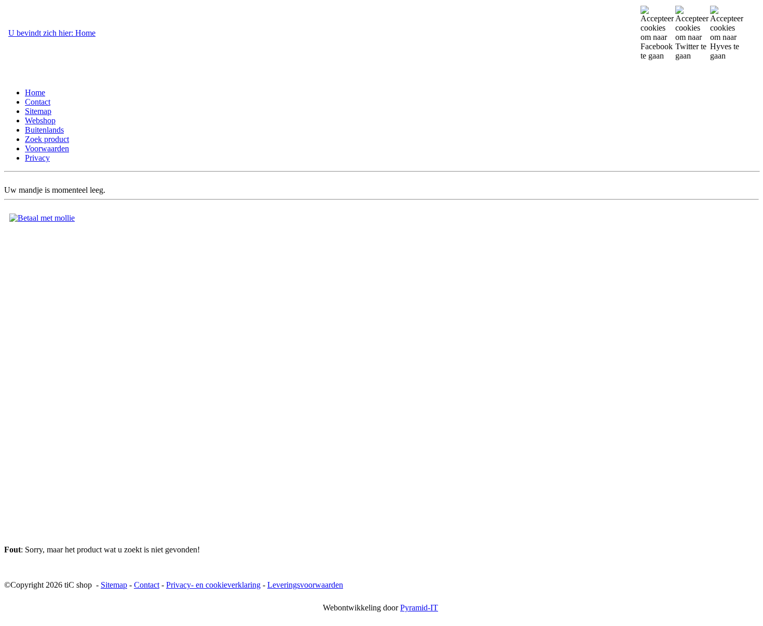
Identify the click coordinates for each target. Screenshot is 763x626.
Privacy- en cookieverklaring (213, 584)
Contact (146, 584)
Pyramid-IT (419, 607)
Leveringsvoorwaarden (305, 584)
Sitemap (114, 584)
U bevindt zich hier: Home (52, 33)
